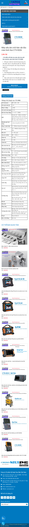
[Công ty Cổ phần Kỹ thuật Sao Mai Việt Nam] (14, 3)
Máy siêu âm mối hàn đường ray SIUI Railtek (11, 432)
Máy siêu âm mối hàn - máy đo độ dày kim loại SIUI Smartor (13, 362)
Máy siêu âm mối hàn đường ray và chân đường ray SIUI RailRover (14, 409)
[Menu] (2, 3)
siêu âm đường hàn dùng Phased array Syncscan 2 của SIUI (14, 291)
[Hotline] (26, 2)
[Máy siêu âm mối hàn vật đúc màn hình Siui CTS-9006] (14, 37)
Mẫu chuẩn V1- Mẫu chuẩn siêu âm (9, 246)
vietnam (25, 3)
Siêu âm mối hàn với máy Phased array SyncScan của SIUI (14, 315)
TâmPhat (24, 525)
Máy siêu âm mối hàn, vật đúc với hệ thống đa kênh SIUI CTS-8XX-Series (14, 386)
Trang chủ (4, 7)
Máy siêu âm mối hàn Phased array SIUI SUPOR (12, 338)
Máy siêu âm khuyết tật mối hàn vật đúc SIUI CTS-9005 (13, 455)
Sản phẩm (11, 7)
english (27, 3)
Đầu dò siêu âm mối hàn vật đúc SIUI (9, 268)
